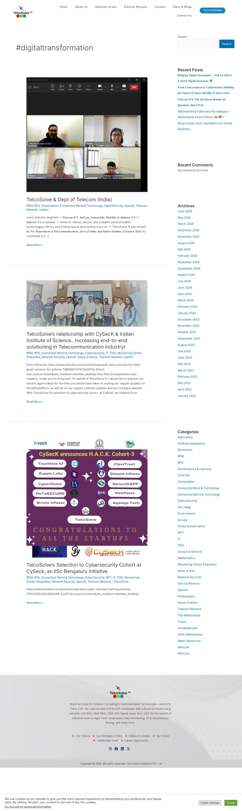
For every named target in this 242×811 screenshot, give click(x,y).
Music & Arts (186, 571)
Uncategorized (187, 628)
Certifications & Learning (194, 469)
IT (107, 353)
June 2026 (185, 211)
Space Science (87, 357)
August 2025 (186, 243)
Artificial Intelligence (191, 443)
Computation (50, 205)
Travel (182, 622)
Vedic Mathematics (190, 634)
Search (182, 36)
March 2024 (186, 300)
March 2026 (186, 224)
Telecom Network (111, 357)
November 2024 (188, 262)
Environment (186, 513)
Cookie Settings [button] (210, 802)
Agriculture (185, 437)
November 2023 (188, 325)
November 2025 (188, 236)
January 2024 (187, 313)
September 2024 (189, 268)
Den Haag (184, 507)
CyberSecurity (113, 205)
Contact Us (184, 15)
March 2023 (186, 370)
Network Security (53, 357)
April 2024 (185, 294)
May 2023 (184, 364)
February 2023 (187, 376)
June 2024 (185, 287)
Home (63, 7)
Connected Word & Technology (198, 488)
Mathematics (186, 558)
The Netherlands (189, 615)
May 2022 (184, 383)
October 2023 (187, 332)
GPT (108, 577)
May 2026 (184, 217)
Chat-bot (184, 475)
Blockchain (185, 450)
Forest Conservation (191, 526)
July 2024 (184, 281)
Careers (160, 7)
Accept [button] (231, 802)
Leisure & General (190, 551)
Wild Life (183, 647)
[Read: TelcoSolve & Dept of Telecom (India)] (86, 134)
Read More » (34, 245)
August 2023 (186, 345)
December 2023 (188, 319)
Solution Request (135, 7)
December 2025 (188, 230)
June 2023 (185, 357)
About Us (81, 7)
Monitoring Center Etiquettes (197, 564)
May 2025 (184, 249)
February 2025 (187, 255)
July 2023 (184, 351)
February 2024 (187, 306)
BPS (37, 205)
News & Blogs (182, 7)
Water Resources (189, 641)
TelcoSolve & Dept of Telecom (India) (69, 199)
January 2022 (187, 396)
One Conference (189, 583)
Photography (186, 596)
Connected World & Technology (81, 205)
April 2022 (185, 389)
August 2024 (186, 274)
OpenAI (129, 205)
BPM (29, 205)
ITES (113, 353)
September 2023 (189, 338)
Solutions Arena (105, 7)
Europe (182, 520)
